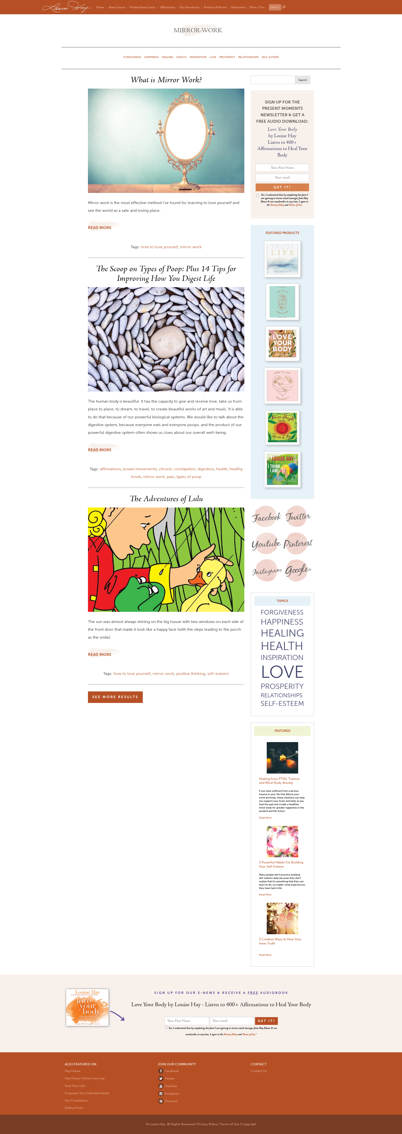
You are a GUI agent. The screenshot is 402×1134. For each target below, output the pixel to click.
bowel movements (140, 468)
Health (181, 57)
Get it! (282, 187)
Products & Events (215, 7)
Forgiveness (132, 57)
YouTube (170, 1086)
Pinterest (171, 1101)
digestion (206, 468)
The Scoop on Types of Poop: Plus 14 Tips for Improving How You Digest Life (166, 274)
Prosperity (227, 57)
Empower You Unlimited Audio (87, 1093)
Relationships (248, 57)
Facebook (171, 1071)
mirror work (191, 246)
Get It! (266, 1021)
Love (212, 57)
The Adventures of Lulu (166, 499)
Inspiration (197, 57)
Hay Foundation (189, 7)
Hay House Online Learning (84, 1078)
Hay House (72, 1071)
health (221, 468)
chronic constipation (177, 468)
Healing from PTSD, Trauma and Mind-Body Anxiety (279, 781)
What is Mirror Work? (166, 80)
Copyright (249, 1124)
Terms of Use (295, 205)
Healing (167, 57)
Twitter (169, 1078)
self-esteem (218, 673)
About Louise (116, 7)
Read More (265, 817)
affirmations (110, 468)
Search (302, 79)
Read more (99, 227)
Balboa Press (74, 1108)
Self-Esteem (270, 57)
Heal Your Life (75, 1086)
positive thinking (190, 673)
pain (170, 476)
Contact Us (259, 1071)
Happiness (151, 57)
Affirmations (167, 7)
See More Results (115, 697)
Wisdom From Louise (142, 7)
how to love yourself (159, 246)
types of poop (189, 476)
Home (100, 7)
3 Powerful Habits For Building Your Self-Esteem (281, 864)
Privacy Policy (277, 205)
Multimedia (238, 7)
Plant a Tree (257, 7)
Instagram (171, 1093)
